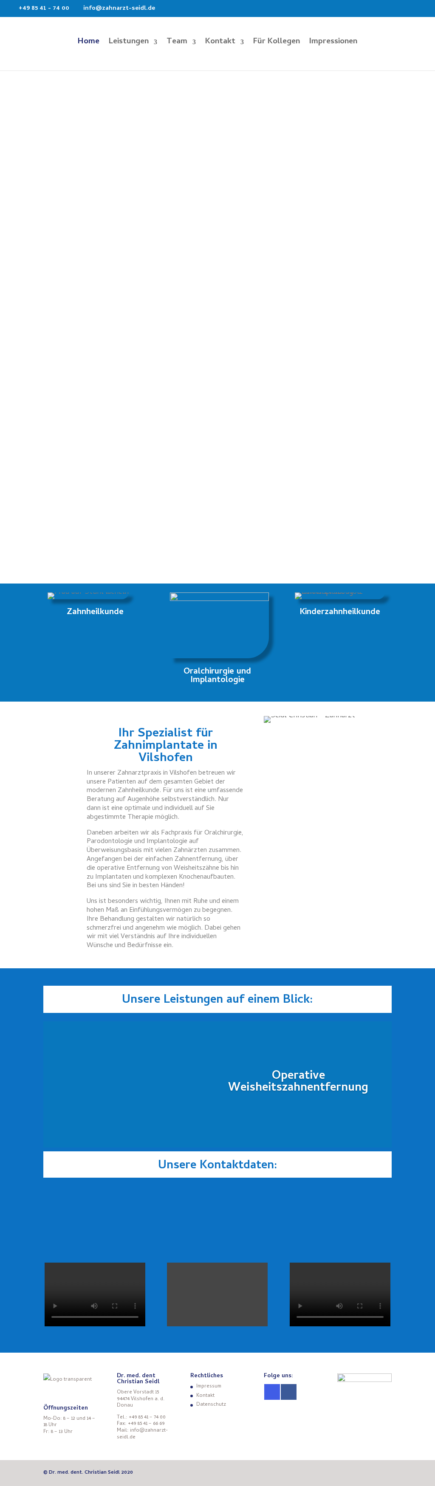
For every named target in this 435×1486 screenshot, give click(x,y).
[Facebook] (289, 1392)
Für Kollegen (276, 43)
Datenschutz (211, 1405)
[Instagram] (272, 1392)
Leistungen (129, 43)
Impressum (208, 1386)
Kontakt (220, 43)
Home (88, 43)
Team (177, 43)
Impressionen (333, 43)
